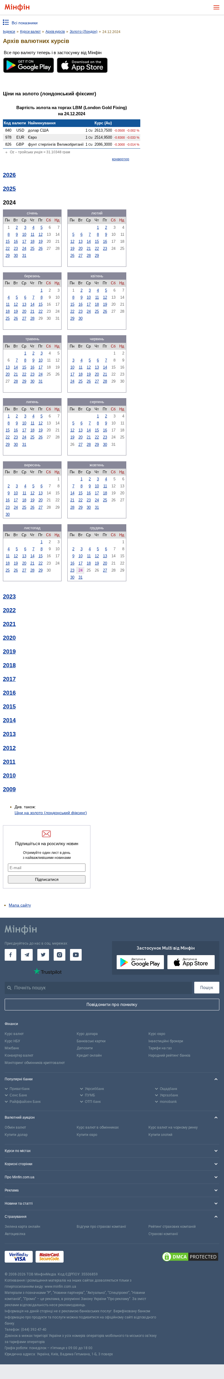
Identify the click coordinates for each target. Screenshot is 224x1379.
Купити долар (16, 1135)
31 (24, 255)
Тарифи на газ (160, 1048)
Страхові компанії (163, 1234)
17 (24, 241)
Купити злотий (160, 1135)
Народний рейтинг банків (169, 1055)
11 (32, 234)
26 (40, 248)
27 (80, 255)
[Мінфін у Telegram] (27, 955)
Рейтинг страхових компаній (172, 1227)
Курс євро (156, 1034)
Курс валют (14, 1034)
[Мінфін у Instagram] (59, 955)
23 (16, 248)
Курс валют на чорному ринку (173, 1127)
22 (8, 248)
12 (40, 234)
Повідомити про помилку (112, 1004)
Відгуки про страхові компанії (101, 1227)
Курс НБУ (12, 1041)
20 (80, 248)
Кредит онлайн (89, 1055)
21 (89, 248)
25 (32, 248)
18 (32, 241)
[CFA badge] (79, 1257)
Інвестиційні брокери (165, 1041)
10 (24, 234)
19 (40, 241)
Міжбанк (12, 1048)
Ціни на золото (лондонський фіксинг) (51, 812)
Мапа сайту (20, 905)
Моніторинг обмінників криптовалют (35, 1063)
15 (8, 241)
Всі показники (25, 22)
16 (16, 241)
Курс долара (87, 1034)
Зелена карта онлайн (22, 1227)
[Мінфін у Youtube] (76, 955)
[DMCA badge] (190, 1257)
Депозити (85, 1048)
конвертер (120, 159)
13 (80, 241)
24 (24, 248)
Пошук (206, 987)
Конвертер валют (19, 1055)
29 (8, 255)
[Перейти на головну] (17, 7)
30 (16, 255)
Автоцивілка (15, 1234)
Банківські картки (91, 1041)
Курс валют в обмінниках (98, 1127)
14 (89, 241)
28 (89, 255)
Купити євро (87, 1135)
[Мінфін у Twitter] (43, 955)
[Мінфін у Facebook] (10, 955)
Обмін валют (15, 1127)
